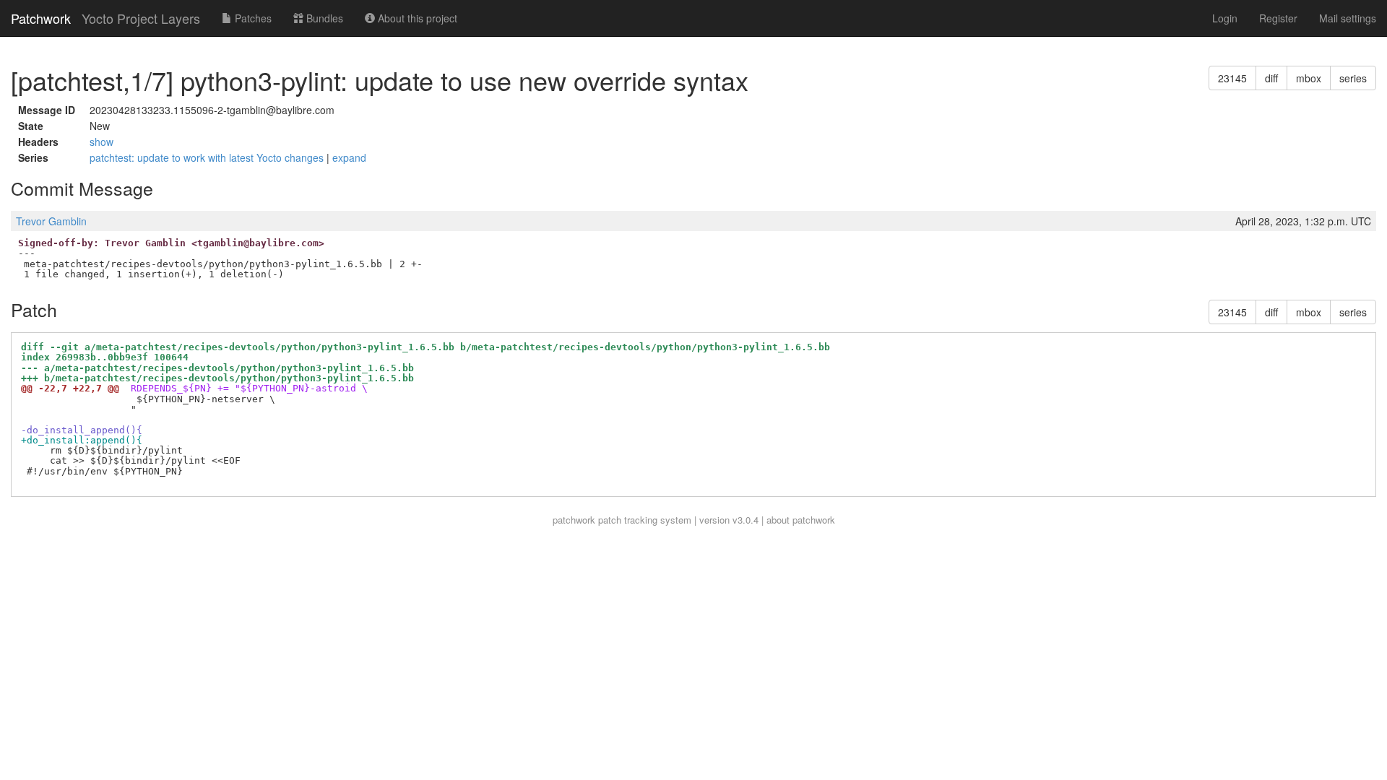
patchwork (574, 519)
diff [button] (1271, 78)
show (101, 141)
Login (1224, 18)
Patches (252, 18)
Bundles (323, 18)
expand (349, 157)
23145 (1232, 78)
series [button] (1353, 78)
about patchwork (800, 519)
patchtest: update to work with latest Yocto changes (208, 157)
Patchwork (41, 18)
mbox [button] (1308, 78)
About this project (416, 18)
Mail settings (1347, 18)
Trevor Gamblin (51, 221)
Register (1278, 18)
